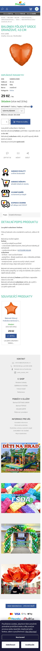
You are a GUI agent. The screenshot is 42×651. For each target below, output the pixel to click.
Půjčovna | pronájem (21, 412)
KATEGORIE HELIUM (24, 250)
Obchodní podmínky (21, 425)
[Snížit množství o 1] (9, 123)
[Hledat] (2, 9)
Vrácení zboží (21, 389)
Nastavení (20, 637)
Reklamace (21, 392)
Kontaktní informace (21, 422)
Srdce (12, 90)
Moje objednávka (21, 433)
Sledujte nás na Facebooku (22, 369)
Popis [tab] (5, 215)
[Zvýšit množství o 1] (9, 120)
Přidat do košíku (22, 122)
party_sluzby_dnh (22, 372)
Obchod (8, 14)
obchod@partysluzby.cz (22, 363)
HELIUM (31, 14)
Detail (12, 336)
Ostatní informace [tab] (15, 215)
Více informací (31, 631)
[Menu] (36, 9)
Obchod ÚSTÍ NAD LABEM (21, 402)
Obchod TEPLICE (21, 406)
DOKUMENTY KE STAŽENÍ (21, 431)
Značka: (11, 36)
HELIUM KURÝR (21, 409)
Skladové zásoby (21, 382)
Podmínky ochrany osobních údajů (21, 428)
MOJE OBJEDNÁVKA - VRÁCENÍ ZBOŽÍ (21, 606)
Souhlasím (29, 644)
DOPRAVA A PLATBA (21, 385)
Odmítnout (10, 644)
